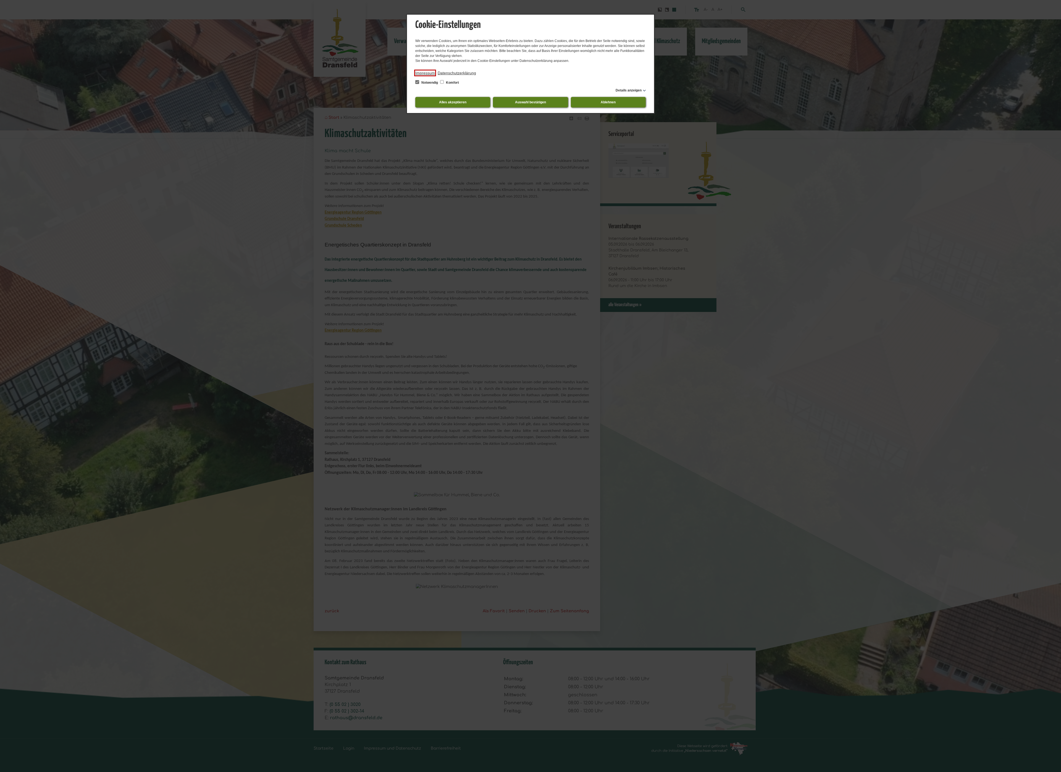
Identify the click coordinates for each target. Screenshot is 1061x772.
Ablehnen (608, 102)
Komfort (452, 83)
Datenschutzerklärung (457, 73)
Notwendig (430, 83)
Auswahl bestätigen (530, 102)
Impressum (425, 73)
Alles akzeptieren (452, 102)
